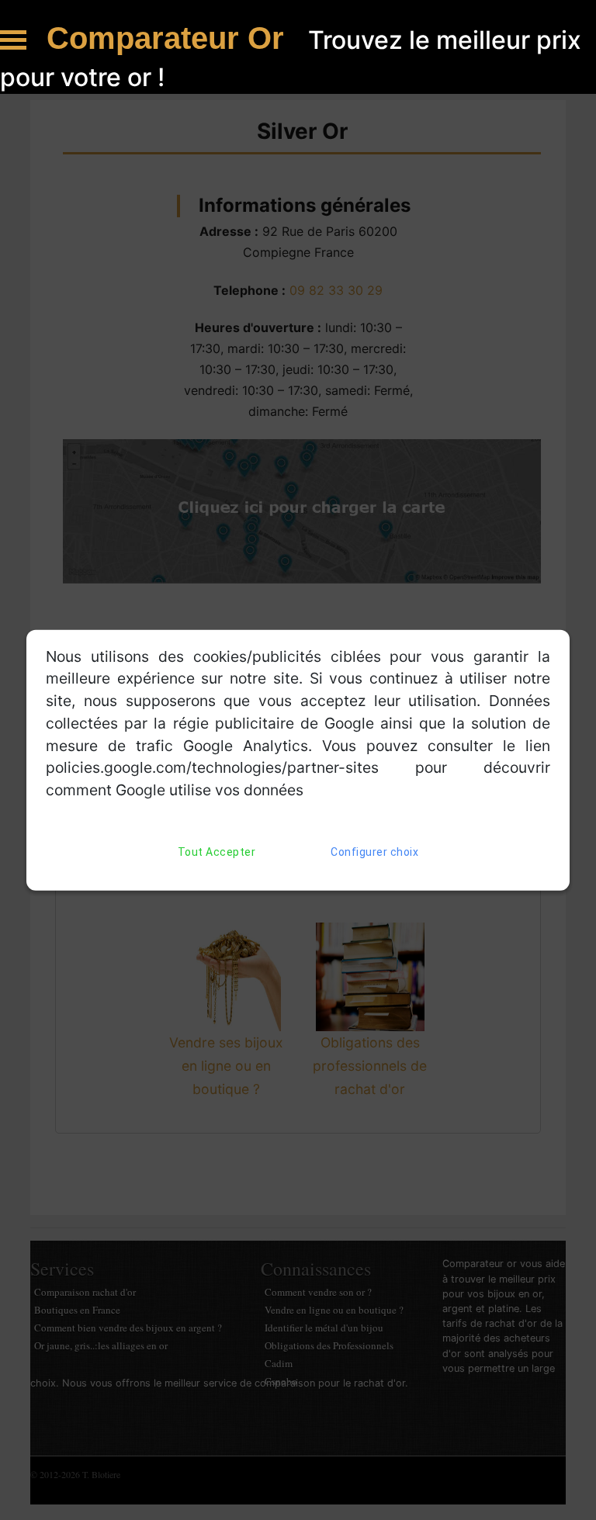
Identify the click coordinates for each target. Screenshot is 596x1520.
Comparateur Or (170, 38)
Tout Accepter (217, 852)
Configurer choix (374, 852)
